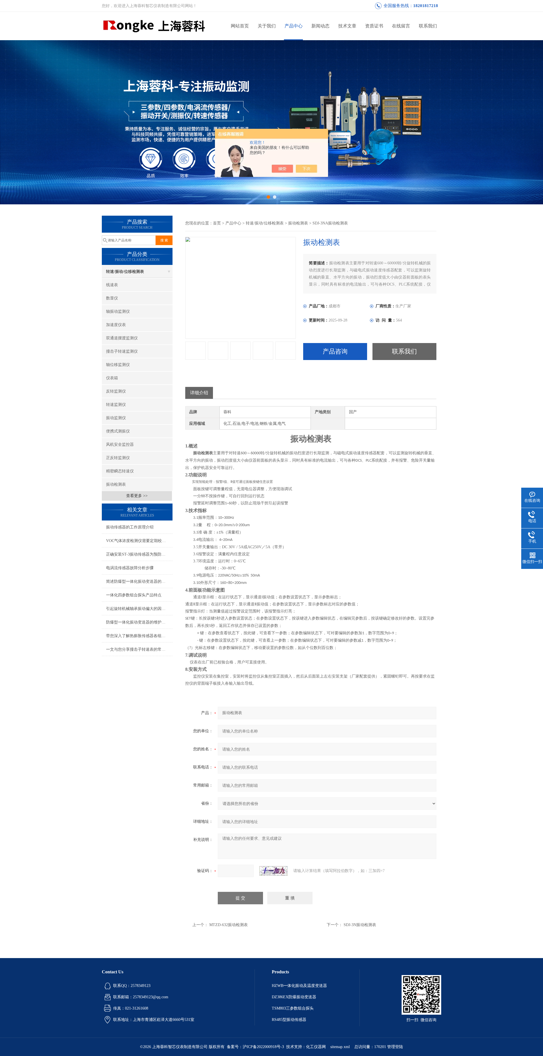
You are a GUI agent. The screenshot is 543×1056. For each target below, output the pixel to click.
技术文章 (347, 25)
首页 (217, 223)
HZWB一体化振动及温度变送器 (299, 986)
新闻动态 (320, 25)
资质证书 (374, 25)
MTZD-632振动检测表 (228, 925)
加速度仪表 (116, 325)
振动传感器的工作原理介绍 (130, 527)
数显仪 (112, 298)
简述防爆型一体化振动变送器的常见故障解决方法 (139, 581)
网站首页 (240, 25)
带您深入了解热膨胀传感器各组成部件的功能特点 (139, 636)
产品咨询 (335, 351)
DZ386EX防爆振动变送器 (294, 997)
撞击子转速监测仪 (122, 351)
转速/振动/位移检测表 (125, 271)
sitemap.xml (340, 1047)
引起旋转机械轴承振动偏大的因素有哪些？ (139, 609)
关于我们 (267, 25)
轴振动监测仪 (118, 311)
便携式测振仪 (118, 431)
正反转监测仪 (118, 458)
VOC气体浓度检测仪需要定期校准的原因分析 (139, 541)
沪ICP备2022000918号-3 (263, 1047)
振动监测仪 (116, 418)
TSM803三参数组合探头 (293, 1008)
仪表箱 (112, 378)
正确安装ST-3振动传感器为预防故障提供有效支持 (139, 554)
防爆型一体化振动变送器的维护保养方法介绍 (139, 622)
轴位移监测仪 (118, 365)
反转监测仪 (116, 391)
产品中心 (294, 25)
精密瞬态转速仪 (120, 471)
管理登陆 (395, 1047)
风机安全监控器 (120, 444)
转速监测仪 (116, 404)
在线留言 (401, 25)
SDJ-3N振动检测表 (360, 925)
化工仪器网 (316, 1047)
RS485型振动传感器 (289, 1020)
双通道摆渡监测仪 (122, 338)
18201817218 (425, 5)
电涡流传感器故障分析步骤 (130, 568)
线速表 (112, 285)
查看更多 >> (137, 496)
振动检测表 (116, 484)
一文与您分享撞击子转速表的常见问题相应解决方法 (139, 649)
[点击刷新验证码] (273, 871)
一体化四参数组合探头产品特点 (133, 595)
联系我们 (428, 25)
